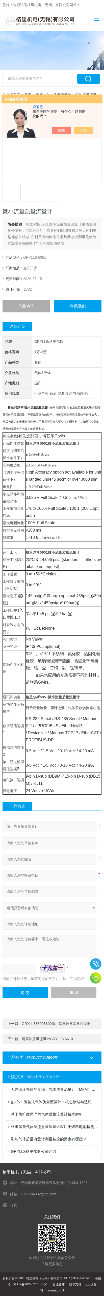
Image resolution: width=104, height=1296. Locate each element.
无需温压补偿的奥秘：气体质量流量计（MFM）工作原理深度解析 (54, 1089)
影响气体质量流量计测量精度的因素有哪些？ (49, 1139)
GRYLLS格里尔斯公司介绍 (33, 1151)
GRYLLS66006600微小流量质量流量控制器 (56, 1024)
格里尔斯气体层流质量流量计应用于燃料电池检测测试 (54, 1126)
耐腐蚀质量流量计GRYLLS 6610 (47, 1039)
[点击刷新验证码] (52, 968)
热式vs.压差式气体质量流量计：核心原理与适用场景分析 (54, 1102)
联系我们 (78, 306)
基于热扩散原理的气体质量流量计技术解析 (47, 1114)
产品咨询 (26, 306)
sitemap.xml (55, 1290)
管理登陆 (59, 1284)
